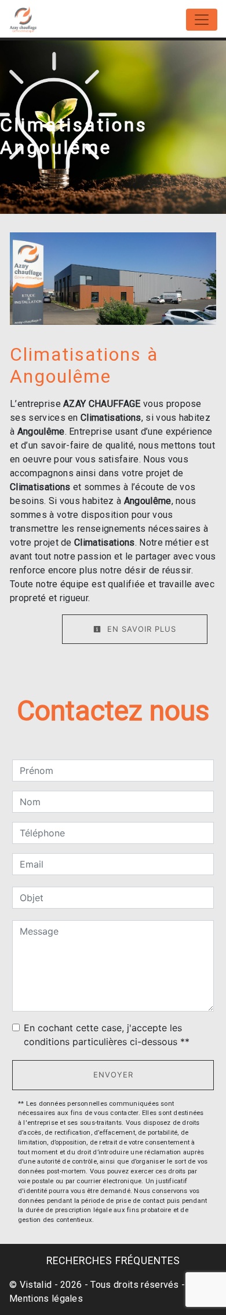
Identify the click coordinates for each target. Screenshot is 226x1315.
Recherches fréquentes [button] (113, 1260)
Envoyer (113, 1074)
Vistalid (36, 1284)
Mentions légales (46, 1298)
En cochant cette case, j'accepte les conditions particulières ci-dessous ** (106, 1034)
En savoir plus (140, 629)
